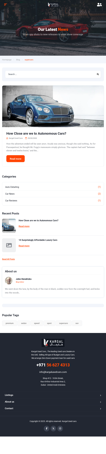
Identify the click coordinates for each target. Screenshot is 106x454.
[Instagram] (60, 428)
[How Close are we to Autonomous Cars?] (53, 106)
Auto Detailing (12, 187)
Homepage (6, 60)
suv (77, 323)
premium (10, 323)
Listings (9, 395)
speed (36, 323)
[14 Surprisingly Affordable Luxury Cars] (9, 245)
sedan (23, 323)
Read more (15, 158)
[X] (53, 428)
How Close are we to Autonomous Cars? (36, 133)
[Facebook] (46, 428)
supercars (63, 323)
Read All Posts (8, 259)
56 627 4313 (53, 365)
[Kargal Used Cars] (53, 5)
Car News (9, 194)
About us (9, 401)
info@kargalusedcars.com (53, 372)
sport (49, 323)
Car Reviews (11, 200)
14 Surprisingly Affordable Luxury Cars (38, 240)
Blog (18, 60)
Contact (9, 408)
